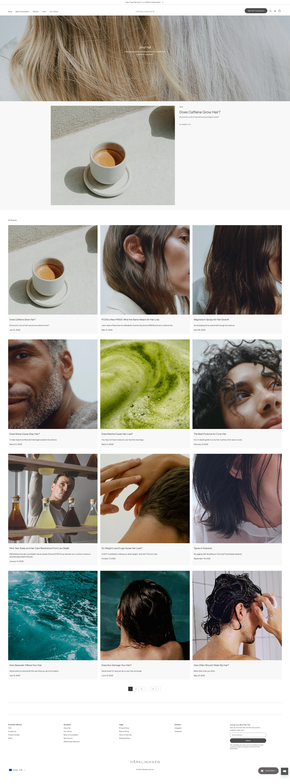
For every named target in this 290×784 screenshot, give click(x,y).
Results (35, 11)
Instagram (178, 728)
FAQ (9, 728)
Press (10, 738)
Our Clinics (54, 11)
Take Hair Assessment (256, 11)
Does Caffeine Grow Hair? (200, 112)
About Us (67, 728)
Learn (44, 11)
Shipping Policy (124, 738)
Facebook (178, 731)
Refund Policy (124, 731)
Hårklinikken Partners (71, 741)
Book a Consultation (71, 735)
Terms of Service (125, 735)
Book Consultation (22, 11)
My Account (68, 738)
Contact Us (12, 731)
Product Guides (14, 735)
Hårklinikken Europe (147, 769)
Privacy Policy (124, 728)
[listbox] (145, 2)
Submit (248, 740)
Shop (10, 11)
